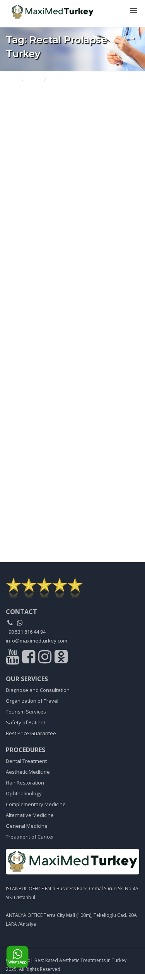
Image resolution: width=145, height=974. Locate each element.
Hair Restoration (25, 782)
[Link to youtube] (13, 658)
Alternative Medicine (30, 815)
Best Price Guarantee (31, 733)
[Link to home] (72, 862)
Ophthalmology (24, 793)
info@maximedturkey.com (36, 640)
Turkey (33, 80)
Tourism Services (26, 711)
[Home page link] (50, 9)
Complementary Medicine (36, 804)
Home (12, 80)
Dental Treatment (26, 761)
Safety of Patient (25, 722)
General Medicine (27, 825)
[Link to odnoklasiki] (61, 658)
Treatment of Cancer (30, 836)
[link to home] (72, 587)
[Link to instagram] (45, 658)
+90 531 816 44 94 (26, 631)
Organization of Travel (32, 700)
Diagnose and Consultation (38, 690)
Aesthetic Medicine (28, 771)
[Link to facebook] (29, 658)
